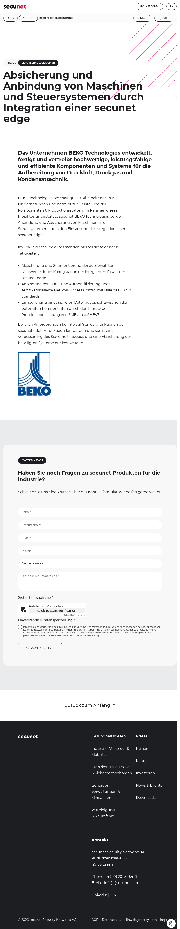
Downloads (146, 798)
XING (114, 895)
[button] (90, 563)
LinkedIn (99, 895)
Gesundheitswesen (109, 736)
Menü (10, 18)
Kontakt (142, 18)
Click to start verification (56, 611)
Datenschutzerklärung (86, 635)
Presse (142, 736)
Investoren (145, 773)
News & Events (149, 785)
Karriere (142, 748)
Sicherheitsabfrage (35, 597)
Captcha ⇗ (74, 615)
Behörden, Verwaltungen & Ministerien (106, 791)
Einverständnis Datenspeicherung (46, 620)
